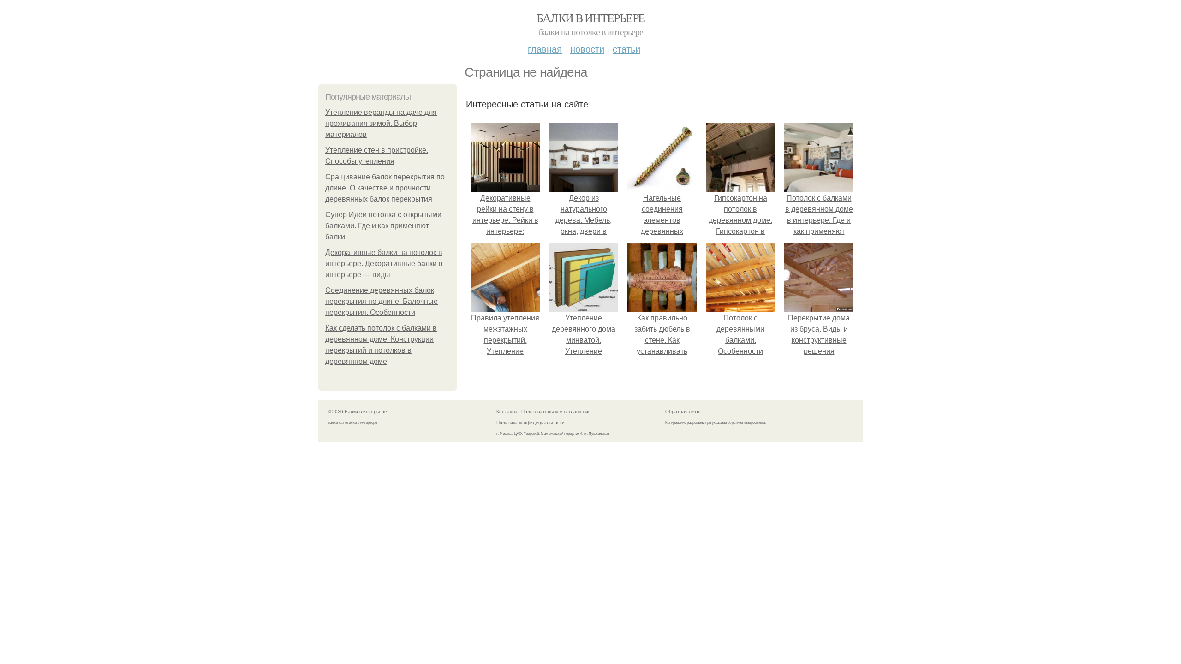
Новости (587, 48)
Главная (545, 48)
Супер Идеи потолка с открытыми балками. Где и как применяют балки (383, 226)
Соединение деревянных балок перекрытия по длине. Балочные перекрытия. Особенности (381, 301)
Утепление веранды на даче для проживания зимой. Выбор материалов (381, 123)
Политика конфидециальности (530, 422)
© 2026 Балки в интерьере (357, 411)
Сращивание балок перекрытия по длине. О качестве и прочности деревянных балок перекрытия (385, 188)
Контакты (506, 411)
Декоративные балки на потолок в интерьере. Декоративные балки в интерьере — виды (384, 264)
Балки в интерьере (591, 17)
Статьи (626, 48)
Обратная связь (682, 411)
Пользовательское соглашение (556, 411)
